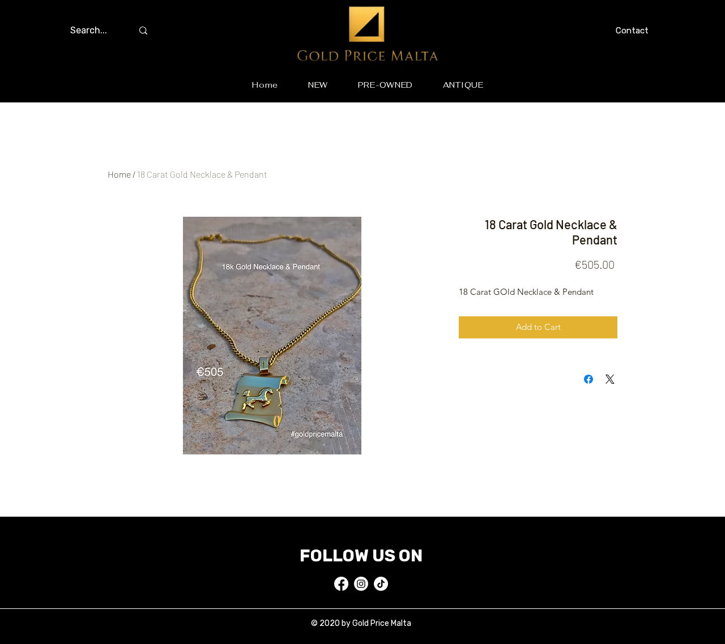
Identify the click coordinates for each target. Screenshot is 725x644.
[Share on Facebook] (588, 379)
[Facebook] (341, 584)
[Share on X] (610, 379)
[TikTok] (381, 584)
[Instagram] (361, 584)
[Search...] (143, 30)
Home (119, 174)
